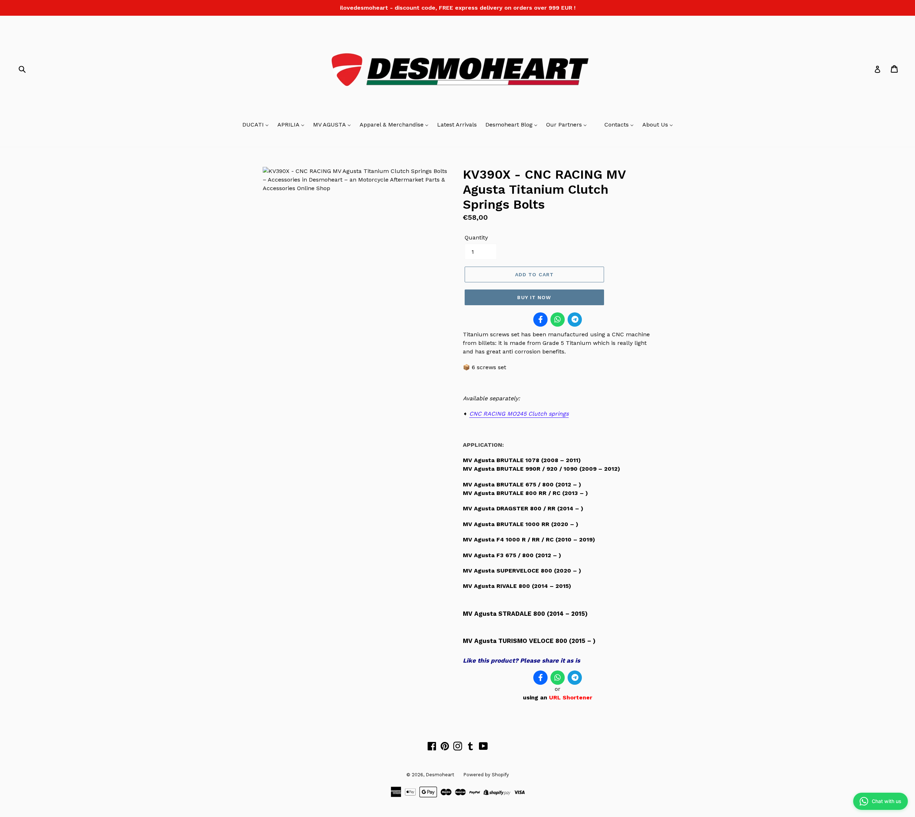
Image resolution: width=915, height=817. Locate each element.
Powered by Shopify (486, 774)
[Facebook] (540, 319)
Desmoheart (440, 774)
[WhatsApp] (557, 319)
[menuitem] (255, 125)
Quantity (476, 237)
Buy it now (534, 297)
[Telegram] (575, 319)
